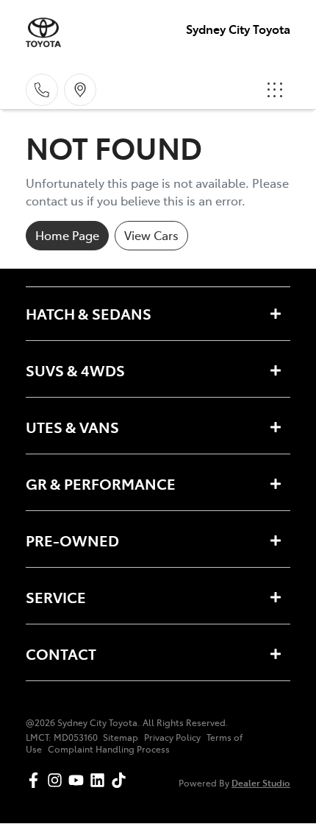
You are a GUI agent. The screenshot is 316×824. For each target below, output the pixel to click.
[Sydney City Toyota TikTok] (121, 780)
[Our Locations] (80, 89)
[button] (275, 90)
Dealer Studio (260, 782)
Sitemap (120, 737)
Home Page (67, 235)
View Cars (151, 235)
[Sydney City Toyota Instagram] (57, 780)
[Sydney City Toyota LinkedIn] (100, 780)
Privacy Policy (172, 737)
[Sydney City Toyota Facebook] (36, 780)
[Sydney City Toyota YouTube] (79, 780)
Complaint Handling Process (109, 749)
